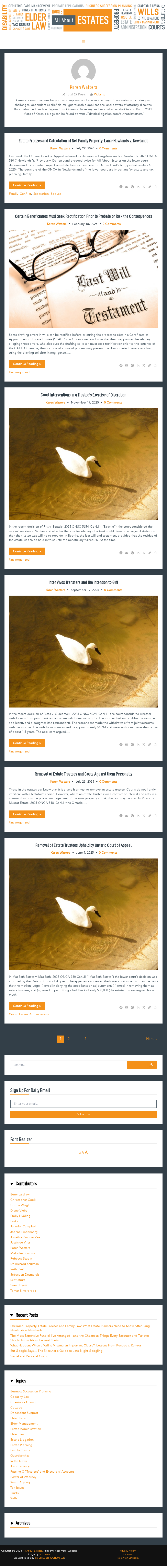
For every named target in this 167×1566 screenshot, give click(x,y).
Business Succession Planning (30, 1391)
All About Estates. (33, 1551)
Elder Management (23, 1423)
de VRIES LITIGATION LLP (49, 1558)
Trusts (14, 1493)
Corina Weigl (19, 1205)
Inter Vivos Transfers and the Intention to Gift (83, 582)
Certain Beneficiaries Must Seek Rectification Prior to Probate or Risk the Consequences (83, 216)
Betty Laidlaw (20, 1194)
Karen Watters (20, 1248)
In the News (18, 1461)
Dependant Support (24, 1413)
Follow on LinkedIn (128, 1558)
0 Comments (108, 148)
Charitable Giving (22, 1402)
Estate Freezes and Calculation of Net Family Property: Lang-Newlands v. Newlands (83, 140)
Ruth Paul (17, 1269)
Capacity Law (20, 1396)
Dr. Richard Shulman (24, 1264)
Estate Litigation (22, 1439)
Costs (13, 1014)
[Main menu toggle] (83, 41)
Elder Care (17, 1418)
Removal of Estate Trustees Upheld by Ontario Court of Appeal (83, 845)
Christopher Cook (23, 1199)
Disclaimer (128, 1554)
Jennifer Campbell (23, 1226)
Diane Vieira (19, 1210)
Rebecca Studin (21, 1258)
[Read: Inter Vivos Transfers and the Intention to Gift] (83, 651)
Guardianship (19, 1455)
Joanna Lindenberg (23, 1232)
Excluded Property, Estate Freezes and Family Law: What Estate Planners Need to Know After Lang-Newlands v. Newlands (80, 1328)
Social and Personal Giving (29, 1356)
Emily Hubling (20, 1216)
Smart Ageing (20, 1482)
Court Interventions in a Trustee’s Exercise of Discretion (83, 394)
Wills (13, 1498)
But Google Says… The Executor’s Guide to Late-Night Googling (56, 1350)
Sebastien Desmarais (25, 1274)
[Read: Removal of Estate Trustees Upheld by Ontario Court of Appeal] (83, 914)
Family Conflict (20, 193)
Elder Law (17, 1434)
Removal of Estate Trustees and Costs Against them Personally (83, 773)
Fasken (15, 1221)
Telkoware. (45, 1554)
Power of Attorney (23, 1477)
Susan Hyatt (18, 1285)
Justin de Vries (20, 1242)
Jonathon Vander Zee (25, 1237)
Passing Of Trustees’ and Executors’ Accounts (42, 1471)
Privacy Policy (128, 1551)
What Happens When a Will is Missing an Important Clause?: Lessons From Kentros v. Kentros (76, 1345)
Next (152, 1038)
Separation (41, 193)
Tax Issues (17, 1487)
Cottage (16, 1407)
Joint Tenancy (20, 1466)
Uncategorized (19, 372)
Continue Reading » (27, 186)
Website (99, 94)
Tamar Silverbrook (23, 1290)
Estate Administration (34, 1014)
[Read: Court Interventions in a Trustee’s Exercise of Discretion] (83, 464)
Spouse (56, 193)
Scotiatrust (17, 1280)
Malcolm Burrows (22, 1253)
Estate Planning (21, 1445)
